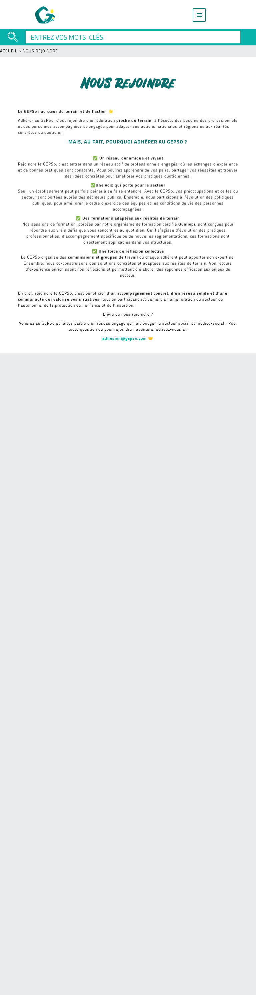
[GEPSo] (45, 15)
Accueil (8, 51)
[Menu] (199, 15)
